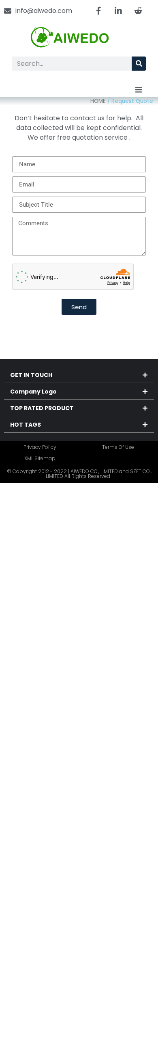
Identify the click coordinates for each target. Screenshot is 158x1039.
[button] (138, 90)
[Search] (139, 64)
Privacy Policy (39, 447)
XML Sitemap (40, 458)
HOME (98, 101)
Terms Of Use (118, 447)
